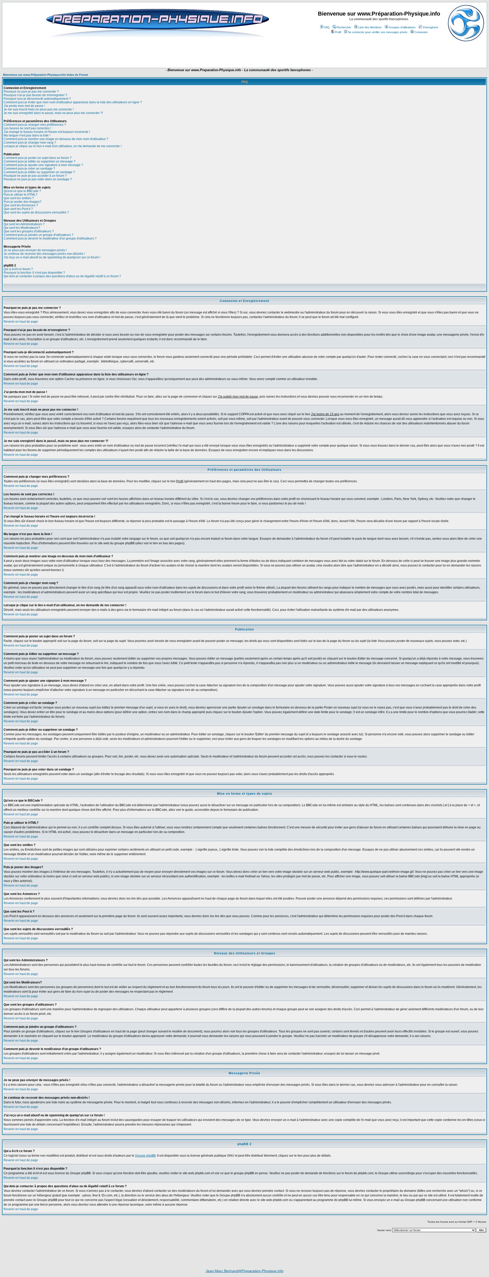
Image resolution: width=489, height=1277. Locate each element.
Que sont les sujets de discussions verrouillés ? (36, 212)
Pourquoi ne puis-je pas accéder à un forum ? (35, 176)
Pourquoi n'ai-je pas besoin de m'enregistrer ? (35, 95)
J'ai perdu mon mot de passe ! (24, 106)
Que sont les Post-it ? (18, 209)
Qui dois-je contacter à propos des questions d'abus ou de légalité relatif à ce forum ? (62, 276)
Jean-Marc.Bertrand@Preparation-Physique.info (244, 1271)
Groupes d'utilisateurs (402, 27)
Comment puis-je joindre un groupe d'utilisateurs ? (38, 235)
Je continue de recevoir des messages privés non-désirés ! (44, 254)
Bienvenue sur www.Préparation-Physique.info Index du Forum (45, 74)
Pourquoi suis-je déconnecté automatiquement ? (37, 98)
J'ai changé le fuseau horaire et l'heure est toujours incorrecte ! (47, 132)
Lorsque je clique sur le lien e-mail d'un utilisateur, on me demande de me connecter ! (62, 146)
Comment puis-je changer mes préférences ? (35, 125)
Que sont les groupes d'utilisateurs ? (29, 231)
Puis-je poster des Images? (22, 202)
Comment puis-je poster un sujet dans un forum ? (38, 158)
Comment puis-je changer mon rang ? (30, 142)
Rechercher (343, 27)
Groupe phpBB (145, 1155)
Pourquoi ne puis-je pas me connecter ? (31, 91)
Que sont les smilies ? (19, 198)
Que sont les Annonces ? (21, 205)
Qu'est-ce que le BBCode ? (22, 191)
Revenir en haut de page (21, 321)
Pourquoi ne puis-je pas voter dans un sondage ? (38, 179)
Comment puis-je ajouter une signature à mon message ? (43, 165)
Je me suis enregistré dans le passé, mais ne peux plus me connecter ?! (53, 113)
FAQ (327, 27)
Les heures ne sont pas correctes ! (27, 128)
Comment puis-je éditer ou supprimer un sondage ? (39, 172)
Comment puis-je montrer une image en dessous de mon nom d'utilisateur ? (56, 139)
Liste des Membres (370, 27)
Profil (338, 32)
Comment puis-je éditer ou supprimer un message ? (39, 161)
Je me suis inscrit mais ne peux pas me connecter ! (39, 109)
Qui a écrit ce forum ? (18, 269)
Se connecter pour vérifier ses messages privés (378, 32)
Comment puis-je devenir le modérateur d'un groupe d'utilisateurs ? (50, 238)
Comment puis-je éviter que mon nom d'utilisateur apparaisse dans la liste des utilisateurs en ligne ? (73, 102)
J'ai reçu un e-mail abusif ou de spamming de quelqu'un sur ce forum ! (52, 257)
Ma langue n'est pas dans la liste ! (27, 135)
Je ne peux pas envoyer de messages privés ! (35, 250)
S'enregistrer (430, 27)
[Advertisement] (151, 52)
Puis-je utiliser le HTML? (20, 194)
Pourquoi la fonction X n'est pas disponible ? (34, 272)
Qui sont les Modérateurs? (22, 228)
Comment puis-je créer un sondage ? (29, 168)
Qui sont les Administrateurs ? (24, 224)
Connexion (421, 32)
